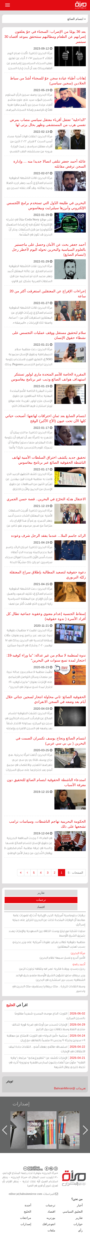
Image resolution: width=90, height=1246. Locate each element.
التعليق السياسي (73, 1211)
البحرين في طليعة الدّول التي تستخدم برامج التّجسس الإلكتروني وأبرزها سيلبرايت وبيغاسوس (46, 205)
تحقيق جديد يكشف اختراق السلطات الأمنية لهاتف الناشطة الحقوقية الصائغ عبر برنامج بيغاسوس (49, 460)
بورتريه (50, 1217)
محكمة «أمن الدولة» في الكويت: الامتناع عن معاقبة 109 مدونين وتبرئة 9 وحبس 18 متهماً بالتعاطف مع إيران (45, 1037)
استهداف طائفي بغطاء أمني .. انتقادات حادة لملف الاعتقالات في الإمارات (47, 1048)
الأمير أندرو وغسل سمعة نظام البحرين (62, 955)
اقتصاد (41, 907)
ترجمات (41, 899)
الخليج (10, 1005)
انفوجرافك (48, 1224)
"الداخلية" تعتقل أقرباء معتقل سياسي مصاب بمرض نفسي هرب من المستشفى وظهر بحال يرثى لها (48, 122)
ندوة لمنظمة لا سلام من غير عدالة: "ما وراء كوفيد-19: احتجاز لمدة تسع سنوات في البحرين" (46, 657)
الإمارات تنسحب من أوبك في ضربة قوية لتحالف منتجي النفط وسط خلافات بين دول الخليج (48, 1026)
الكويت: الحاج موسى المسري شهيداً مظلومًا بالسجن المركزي (50, 1015)
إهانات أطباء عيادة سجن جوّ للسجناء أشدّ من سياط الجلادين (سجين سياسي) (48, 80)
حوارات (78, 1224)
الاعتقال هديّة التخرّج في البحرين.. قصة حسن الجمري (46, 499)
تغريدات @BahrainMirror (70, 1088)
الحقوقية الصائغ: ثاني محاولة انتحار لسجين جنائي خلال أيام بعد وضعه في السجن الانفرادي (46, 699)
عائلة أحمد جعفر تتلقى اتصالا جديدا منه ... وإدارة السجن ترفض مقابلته (49, 163)
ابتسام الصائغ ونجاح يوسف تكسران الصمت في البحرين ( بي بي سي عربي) (51, 740)
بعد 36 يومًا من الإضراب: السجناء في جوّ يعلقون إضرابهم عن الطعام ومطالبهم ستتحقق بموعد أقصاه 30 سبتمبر (45, 37)
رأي (80, 1230)
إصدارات (21, 1103)
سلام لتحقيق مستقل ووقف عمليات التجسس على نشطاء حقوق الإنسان (49, 335)
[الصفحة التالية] (27, 872)
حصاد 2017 (15, 1115)
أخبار (80, 1205)
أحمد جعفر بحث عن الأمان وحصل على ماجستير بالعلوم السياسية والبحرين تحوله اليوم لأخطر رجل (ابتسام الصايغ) (49, 250)
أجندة (28, 1205)
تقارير (41, 892)
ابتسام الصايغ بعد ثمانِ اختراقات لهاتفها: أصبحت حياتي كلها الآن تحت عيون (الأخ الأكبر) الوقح (45, 418)
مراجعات (25, 1217)
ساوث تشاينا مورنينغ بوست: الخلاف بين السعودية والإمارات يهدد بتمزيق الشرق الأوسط (47, 933)
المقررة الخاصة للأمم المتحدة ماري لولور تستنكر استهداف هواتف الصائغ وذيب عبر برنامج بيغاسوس (48, 376)
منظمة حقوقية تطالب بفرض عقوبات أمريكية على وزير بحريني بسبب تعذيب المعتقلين (48, 944)
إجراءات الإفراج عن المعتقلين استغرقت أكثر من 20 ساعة (48, 293)
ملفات (51, 1230)
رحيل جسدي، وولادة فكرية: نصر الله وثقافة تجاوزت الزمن (52, 966)
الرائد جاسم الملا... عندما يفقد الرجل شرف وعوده (48, 536)
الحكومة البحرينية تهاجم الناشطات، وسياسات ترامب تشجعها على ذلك (47, 824)
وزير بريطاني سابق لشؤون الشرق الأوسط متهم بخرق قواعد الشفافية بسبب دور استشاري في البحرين (50, 977)
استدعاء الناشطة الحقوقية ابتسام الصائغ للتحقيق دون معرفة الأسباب (46, 782)
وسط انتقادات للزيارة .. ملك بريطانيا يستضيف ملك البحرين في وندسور (48, 988)
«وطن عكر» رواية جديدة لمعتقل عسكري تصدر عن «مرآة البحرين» (46, 1123)
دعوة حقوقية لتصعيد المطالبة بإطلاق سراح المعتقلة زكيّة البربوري (47, 574)
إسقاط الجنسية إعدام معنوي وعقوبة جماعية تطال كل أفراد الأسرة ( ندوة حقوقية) (46, 616)
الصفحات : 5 (75, 872)
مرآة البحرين (81, 5)
